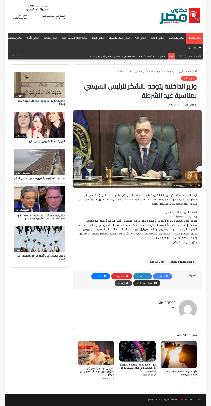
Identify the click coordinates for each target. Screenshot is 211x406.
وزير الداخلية (156, 261)
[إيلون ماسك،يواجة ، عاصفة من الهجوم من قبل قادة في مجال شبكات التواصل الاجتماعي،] (137, 351)
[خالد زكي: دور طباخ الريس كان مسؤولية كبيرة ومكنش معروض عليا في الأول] (96, 353)
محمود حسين (189, 105)
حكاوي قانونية (15, 38)
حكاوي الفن (140, 38)
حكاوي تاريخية (50, 38)
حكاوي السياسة (176, 38)
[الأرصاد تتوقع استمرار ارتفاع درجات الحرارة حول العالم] (179, 354)
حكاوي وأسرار (33, 38)
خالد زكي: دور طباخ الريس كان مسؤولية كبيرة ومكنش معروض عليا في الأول (97, 371)
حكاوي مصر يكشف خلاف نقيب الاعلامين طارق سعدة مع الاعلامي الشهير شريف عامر (127, 56)
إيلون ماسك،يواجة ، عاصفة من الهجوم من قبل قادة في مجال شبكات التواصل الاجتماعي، (138, 367)
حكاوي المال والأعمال (119, 38)
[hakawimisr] (179, 16)
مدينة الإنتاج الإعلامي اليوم (74, 38)
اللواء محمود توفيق (181, 261)
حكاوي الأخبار (195, 38)
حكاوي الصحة (98, 38)
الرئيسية (191, 71)
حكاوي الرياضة (158, 38)
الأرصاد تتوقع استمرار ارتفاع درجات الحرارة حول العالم (181, 373)
